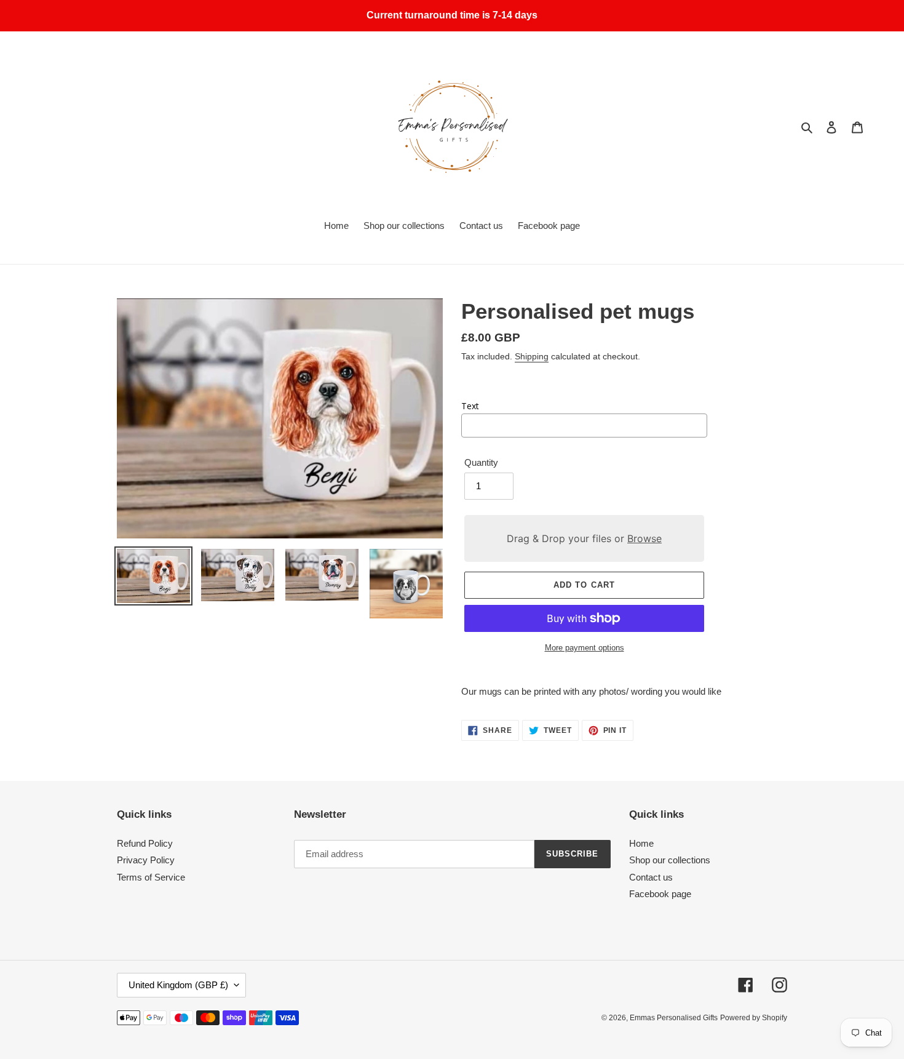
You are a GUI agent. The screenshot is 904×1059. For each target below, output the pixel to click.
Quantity (481, 462)
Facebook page (660, 894)
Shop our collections (669, 860)
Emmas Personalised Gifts (674, 1017)
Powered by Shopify (753, 1017)
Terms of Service (151, 877)
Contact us (651, 877)
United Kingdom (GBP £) (178, 985)
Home (641, 843)
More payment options (584, 647)
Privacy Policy (146, 860)
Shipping (532, 356)
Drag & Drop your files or (584, 538)
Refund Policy (145, 843)
